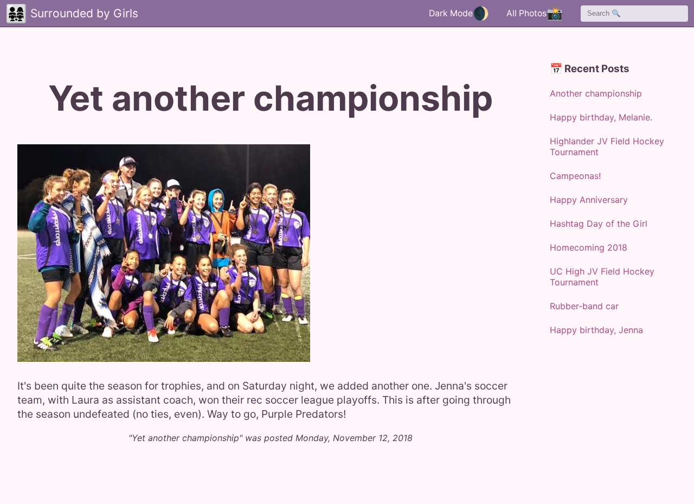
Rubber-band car (584, 306)
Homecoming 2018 (588, 247)
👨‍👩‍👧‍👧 (16, 13)
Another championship (596, 93)
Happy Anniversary (589, 199)
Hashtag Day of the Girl (598, 223)
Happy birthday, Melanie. (601, 117)
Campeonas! (575, 175)
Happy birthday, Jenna (596, 329)
